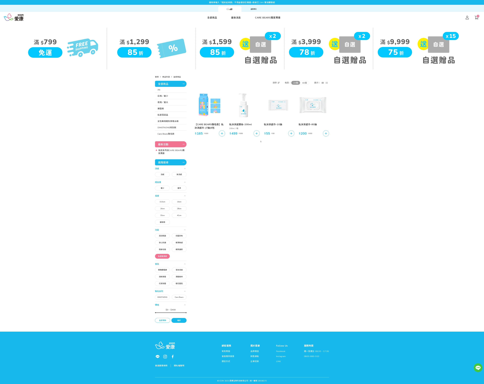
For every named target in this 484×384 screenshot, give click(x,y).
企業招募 (254, 361)
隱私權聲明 (179, 365)
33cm (162, 215)
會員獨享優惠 (228, 356)
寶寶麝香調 (162, 270)
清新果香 (162, 277)
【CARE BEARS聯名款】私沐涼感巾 (209, 126)
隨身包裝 (162, 249)
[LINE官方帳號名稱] (157, 356)
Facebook (280, 351)
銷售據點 (254, 356)
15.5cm (162, 202)
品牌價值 (254, 351)
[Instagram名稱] (165, 356)
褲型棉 (162, 222)
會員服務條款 (161, 365)
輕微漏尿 (179, 249)
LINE (278, 361)
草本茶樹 (179, 270)
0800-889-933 (311, 356)
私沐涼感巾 (270, 124)
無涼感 (179, 174)
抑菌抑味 (179, 236)
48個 (304, 83)
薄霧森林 (179, 277)
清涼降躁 (162, 236)
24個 (295, 83)
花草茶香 (162, 283)
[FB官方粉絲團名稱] (172, 356)
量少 (162, 188)
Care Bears (179, 297)
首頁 (157, 77)
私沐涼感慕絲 (236, 124)
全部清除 (162, 320)
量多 (179, 188)
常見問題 (226, 351)
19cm (179, 202)
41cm (179, 215)
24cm (162, 208)
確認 (179, 320)
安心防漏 (162, 242)
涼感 (162, 174)
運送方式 (226, 361)
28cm (179, 208)
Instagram (281, 356)
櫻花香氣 (179, 283)
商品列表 (166, 77)
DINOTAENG (162, 297)
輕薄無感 (179, 242)
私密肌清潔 (162, 256)
